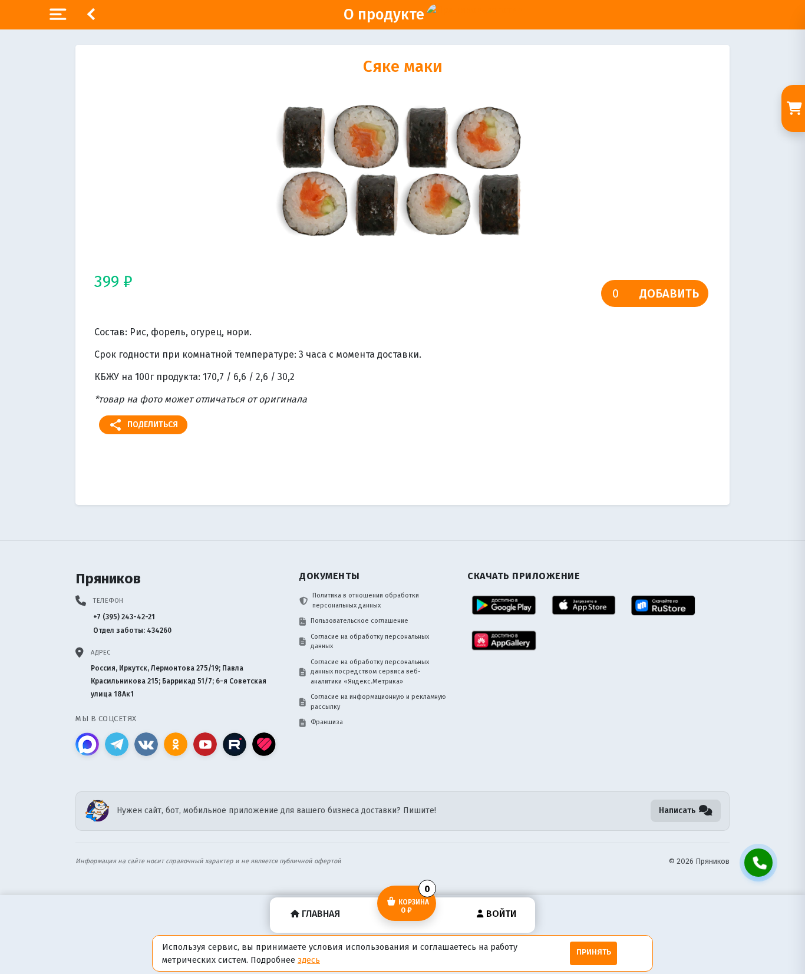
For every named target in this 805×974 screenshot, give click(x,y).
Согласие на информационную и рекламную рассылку (378, 702)
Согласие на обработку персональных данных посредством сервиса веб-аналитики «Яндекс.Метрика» (370, 671)
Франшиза (327, 722)
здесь (309, 960)
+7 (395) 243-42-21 (124, 617)
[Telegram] (116, 744)
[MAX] (87, 744)
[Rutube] (234, 744)
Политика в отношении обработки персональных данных (365, 600)
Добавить (669, 293)
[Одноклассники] (175, 744)
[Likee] (264, 744)
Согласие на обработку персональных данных (370, 642)
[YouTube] (205, 744)
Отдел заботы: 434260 (132, 630)
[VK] (146, 744)
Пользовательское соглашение (359, 621)
